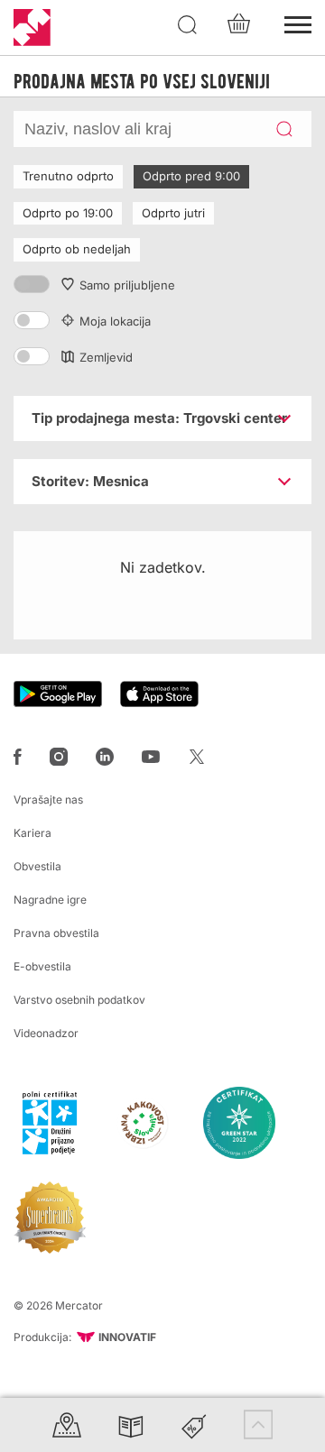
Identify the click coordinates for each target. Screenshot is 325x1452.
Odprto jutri (173, 213)
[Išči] (188, 25)
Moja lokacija (115, 321)
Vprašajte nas (48, 799)
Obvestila (37, 866)
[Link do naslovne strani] (32, 27)
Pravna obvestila (56, 933)
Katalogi (130, 1424)
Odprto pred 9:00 (191, 176)
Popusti (194, 1424)
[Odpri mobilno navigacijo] (297, 22)
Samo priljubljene (127, 285)
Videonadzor (46, 1033)
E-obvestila (42, 966)
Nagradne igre (50, 899)
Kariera (32, 833)
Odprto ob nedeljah (77, 249)
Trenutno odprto (68, 176)
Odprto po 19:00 (68, 213)
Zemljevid (106, 357)
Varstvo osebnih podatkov (79, 999)
